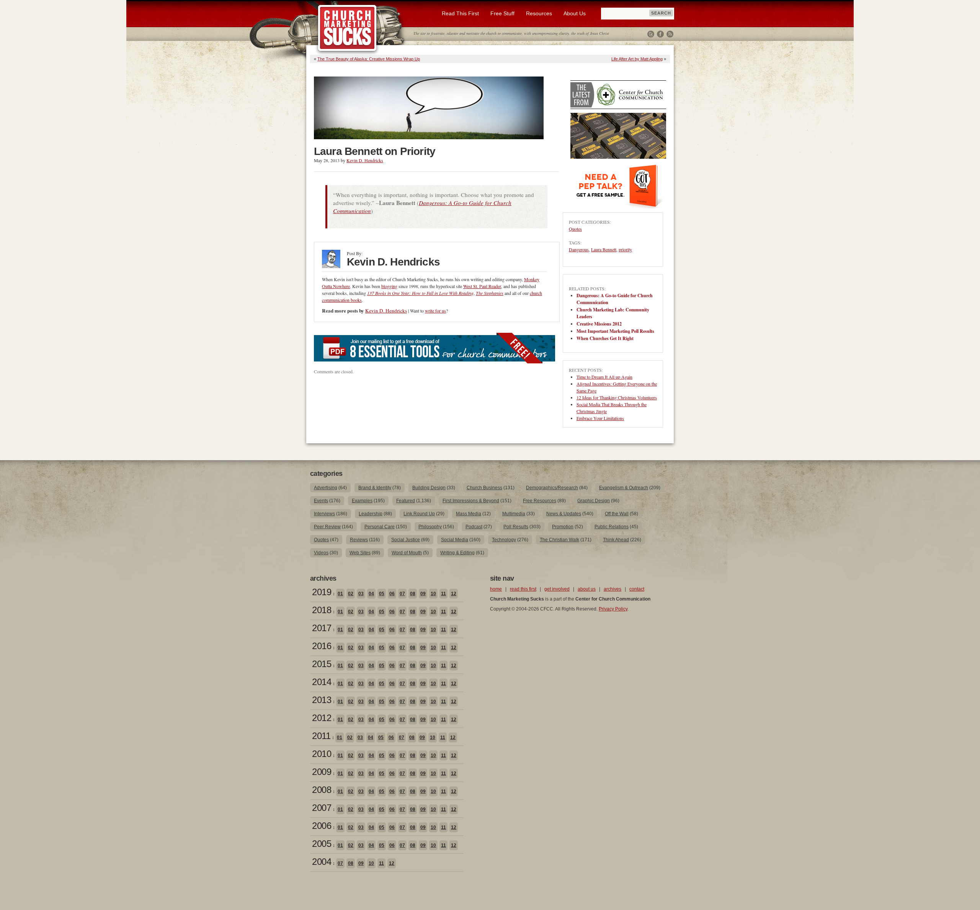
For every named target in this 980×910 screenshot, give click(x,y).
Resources (539, 13)
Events (321, 500)
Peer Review (327, 526)
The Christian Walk (559, 539)
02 (350, 593)
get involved (557, 589)
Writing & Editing (457, 552)
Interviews (324, 513)
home (496, 589)
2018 (321, 610)
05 (381, 593)
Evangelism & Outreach (623, 487)
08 (412, 593)
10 (433, 593)
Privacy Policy (613, 609)
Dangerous (579, 249)
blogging (389, 286)
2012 (321, 718)
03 (361, 593)
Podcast (474, 526)
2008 (321, 790)
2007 (321, 808)
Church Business (484, 487)
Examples (362, 500)
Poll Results (515, 526)
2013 (321, 700)
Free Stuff (502, 13)
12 (453, 593)
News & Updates (563, 513)
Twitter (651, 34)
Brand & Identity (374, 487)
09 (423, 593)
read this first (523, 589)
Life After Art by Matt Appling (637, 59)
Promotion (562, 526)
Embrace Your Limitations (600, 418)
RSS (670, 34)
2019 (321, 592)
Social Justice (405, 539)
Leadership (370, 513)
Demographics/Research (552, 487)
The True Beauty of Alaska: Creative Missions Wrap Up (368, 59)
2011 (321, 736)
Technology (504, 539)
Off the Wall (617, 513)
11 (443, 593)
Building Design (429, 487)
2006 (321, 825)
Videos (321, 552)
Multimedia (513, 513)
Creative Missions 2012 (599, 324)
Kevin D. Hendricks (364, 160)
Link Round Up (419, 513)
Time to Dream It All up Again (604, 377)
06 (392, 593)
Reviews (359, 539)
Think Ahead (616, 539)
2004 (321, 861)
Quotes (575, 229)
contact (636, 589)
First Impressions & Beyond (471, 500)
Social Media (454, 539)
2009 (321, 772)
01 (340, 593)
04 (371, 593)
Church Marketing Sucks (347, 28)
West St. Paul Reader (482, 286)
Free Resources (539, 500)
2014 (321, 682)
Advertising (325, 487)
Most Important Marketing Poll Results (615, 331)
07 (402, 593)
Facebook (660, 34)
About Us (575, 13)
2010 (321, 754)
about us (587, 589)
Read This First (460, 13)
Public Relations (612, 526)
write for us (435, 311)
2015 (321, 664)
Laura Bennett (603, 249)
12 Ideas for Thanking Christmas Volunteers (617, 397)
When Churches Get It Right (605, 338)
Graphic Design (593, 500)
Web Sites (360, 552)
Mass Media (468, 513)
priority (625, 249)
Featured (405, 500)
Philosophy (430, 526)
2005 (321, 843)
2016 (321, 646)
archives (612, 589)
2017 (321, 628)
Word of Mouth (407, 552)
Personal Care (379, 526)
